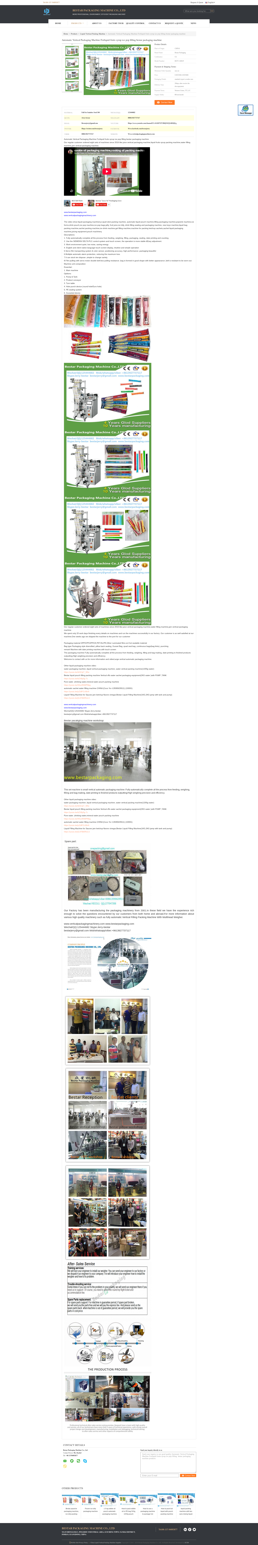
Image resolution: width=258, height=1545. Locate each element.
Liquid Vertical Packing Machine (92, 33)
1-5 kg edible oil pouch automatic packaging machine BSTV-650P (109, 1513)
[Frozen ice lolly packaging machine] (90, 1500)
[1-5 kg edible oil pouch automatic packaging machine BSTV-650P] (109, 1500)
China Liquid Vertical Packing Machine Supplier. (106, 1542)
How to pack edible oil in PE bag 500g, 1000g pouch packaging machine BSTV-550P (128, 1514)
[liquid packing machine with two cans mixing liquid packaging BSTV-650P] (185, 1500)
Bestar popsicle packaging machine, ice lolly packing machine (71, 1513)
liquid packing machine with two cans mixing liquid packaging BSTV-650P (185, 1514)
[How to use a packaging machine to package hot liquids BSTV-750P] (147, 1500)
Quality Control (135, 23)
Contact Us (155, 23)
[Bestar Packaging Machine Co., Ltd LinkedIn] (185, 1529)
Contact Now (166, 102)
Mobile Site (74, 1542)
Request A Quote (197, 2)
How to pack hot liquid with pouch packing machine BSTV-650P (167, 1513)
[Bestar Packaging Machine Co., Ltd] (58, 12)
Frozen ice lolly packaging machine (90, 1510)
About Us (96, 23)
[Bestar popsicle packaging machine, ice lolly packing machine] (71, 1500)
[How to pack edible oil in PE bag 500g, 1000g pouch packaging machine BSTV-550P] (128, 1500)
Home (58, 23)
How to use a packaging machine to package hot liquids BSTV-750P (148, 1513)
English (211, 2)
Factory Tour (116, 23)
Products (76, 23)
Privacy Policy (83, 1542)
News (193, 23)
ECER (187, 1542)
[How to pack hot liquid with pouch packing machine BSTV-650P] (166, 1500)
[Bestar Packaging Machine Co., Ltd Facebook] (190, 1529)
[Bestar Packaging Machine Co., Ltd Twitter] (194, 1529)
